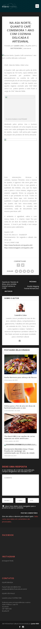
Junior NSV (35, 624)
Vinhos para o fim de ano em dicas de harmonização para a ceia (19, 407)
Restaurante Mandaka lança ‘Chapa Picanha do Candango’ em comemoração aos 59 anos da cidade (19, 451)
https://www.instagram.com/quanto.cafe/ (18, 248)
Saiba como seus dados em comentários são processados (20, 519)
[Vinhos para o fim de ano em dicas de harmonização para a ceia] (20, 393)
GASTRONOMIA (16, 48)
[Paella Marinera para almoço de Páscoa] (20, 364)
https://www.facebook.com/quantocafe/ (18, 245)
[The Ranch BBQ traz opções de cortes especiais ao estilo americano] (20, 423)
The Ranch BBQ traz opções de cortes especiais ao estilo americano (19, 437)
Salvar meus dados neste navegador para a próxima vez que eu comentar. (18, 507)
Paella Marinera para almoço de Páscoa (20, 377)
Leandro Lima (19, 46)
